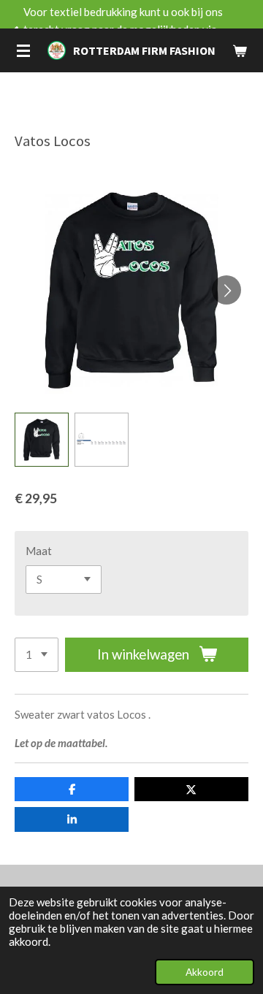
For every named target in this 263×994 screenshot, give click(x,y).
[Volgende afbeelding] (226, 290)
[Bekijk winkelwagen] (240, 50)
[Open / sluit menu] (23, 50)
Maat (39, 550)
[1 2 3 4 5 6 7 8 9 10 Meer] (36, 655)
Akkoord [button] (205, 972)
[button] (42, 440)
